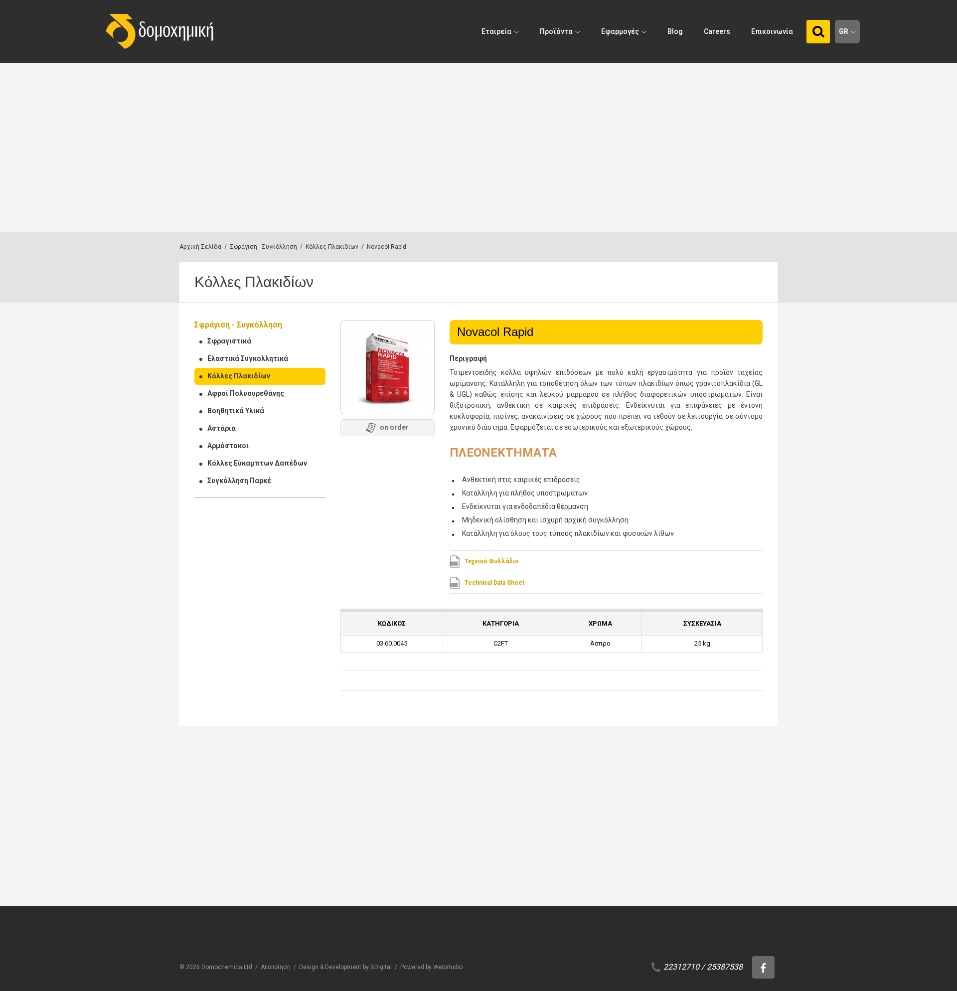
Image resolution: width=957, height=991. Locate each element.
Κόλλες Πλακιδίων (332, 246)
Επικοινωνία (772, 31)
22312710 (681, 967)
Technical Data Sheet (494, 582)
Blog (675, 31)
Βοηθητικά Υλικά (235, 411)
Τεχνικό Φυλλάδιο (492, 561)
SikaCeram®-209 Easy (476, 895)
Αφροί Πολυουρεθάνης (245, 393)
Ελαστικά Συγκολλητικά (247, 358)
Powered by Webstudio (431, 967)
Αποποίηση (276, 967)
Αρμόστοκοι (228, 446)
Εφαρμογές (620, 31)
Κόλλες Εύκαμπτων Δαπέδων (257, 463)
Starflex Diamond (675, 895)
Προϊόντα (556, 31)
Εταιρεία (496, 31)
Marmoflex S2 (564, 895)
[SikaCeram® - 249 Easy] (374, 825)
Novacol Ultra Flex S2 (265, 895)
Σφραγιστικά (229, 341)
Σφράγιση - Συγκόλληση (263, 246)
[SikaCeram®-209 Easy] (479, 825)
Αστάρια (221, 428)
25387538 (725, 967)
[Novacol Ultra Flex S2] (269, 825)
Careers (717, 31)
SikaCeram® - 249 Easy (373, 895)
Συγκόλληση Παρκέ (239, 481)
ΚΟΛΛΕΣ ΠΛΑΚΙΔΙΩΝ (254, 881)
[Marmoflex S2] (583, 825)
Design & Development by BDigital (345, 967)
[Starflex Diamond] (688, 825)
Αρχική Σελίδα (200, 246)
